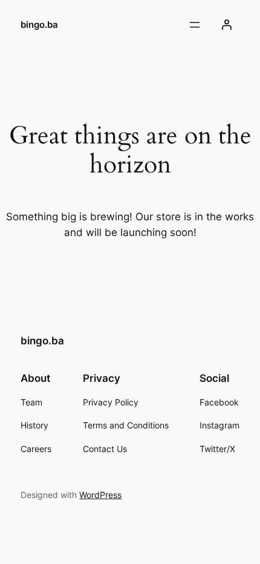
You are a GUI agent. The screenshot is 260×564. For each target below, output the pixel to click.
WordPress (100, 495)
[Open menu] (194, 25)
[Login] (226, 25)
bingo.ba (39, 24)
